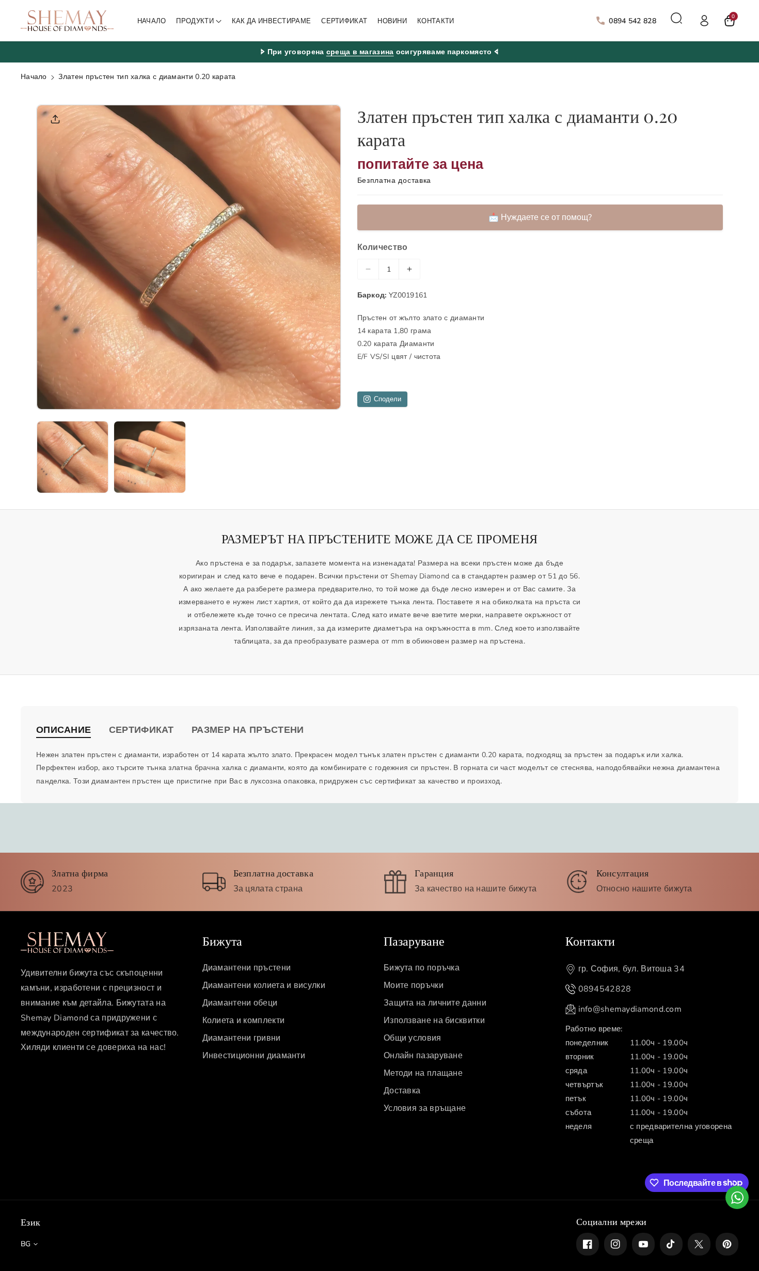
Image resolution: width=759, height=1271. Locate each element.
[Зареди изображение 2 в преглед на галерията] (149, 457)
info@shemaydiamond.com (630, 1009)
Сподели (387, 399)
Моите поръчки (414, 985)
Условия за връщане (425, 1108)
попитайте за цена (420, 164)
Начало (34, 77)
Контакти (590, 940)
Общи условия (412, 1038)
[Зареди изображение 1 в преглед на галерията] (72, 457)
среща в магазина (360, 52)
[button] (198, 21)
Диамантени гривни (241, 1038)
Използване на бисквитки (434, 1020)
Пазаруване (414, 940)
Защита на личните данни (435, 1003)
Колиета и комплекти (243, 1020)
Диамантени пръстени (246, 968)
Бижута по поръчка (422, 968)
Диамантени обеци (240, 1003)
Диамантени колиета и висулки (263, 985)
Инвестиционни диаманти (254, 1055)
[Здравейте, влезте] (704, 20)
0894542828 (604, 989)
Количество (382, 247)
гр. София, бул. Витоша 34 (631, 969)
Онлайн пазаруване (423, 1055)
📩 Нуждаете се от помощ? (540, 217)
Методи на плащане (423, 1073)
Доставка (402, 1090)
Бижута (222, 940)
